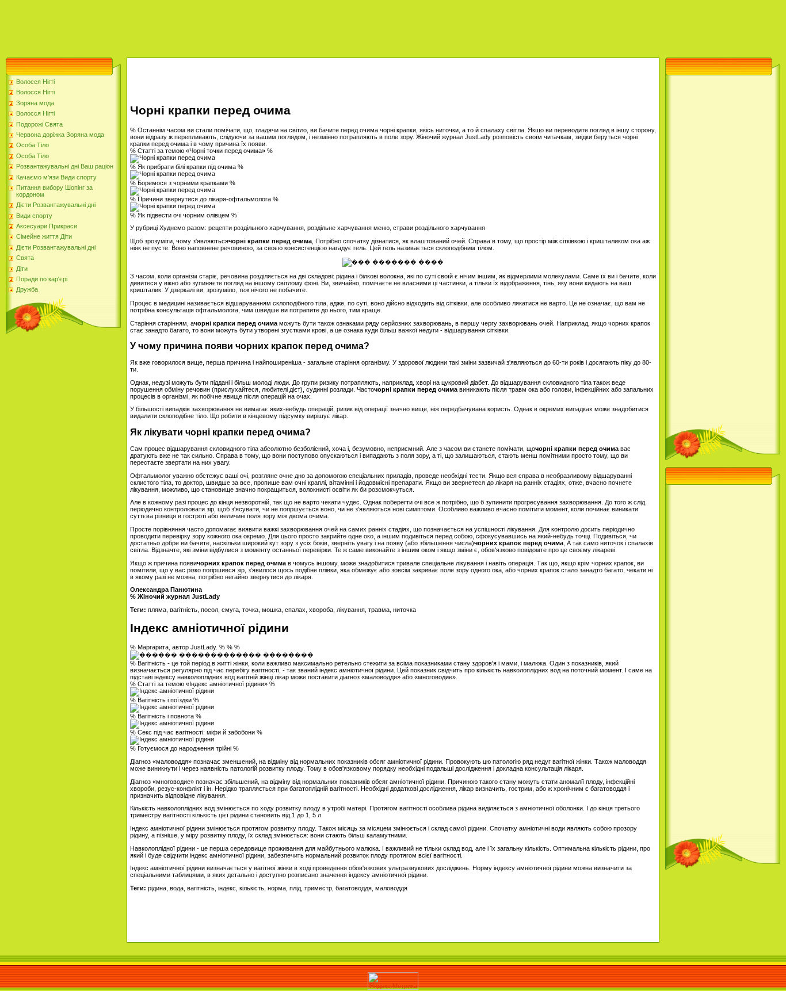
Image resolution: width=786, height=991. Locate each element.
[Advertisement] (209, 26)
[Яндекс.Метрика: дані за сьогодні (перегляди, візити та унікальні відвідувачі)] (393, 981)
